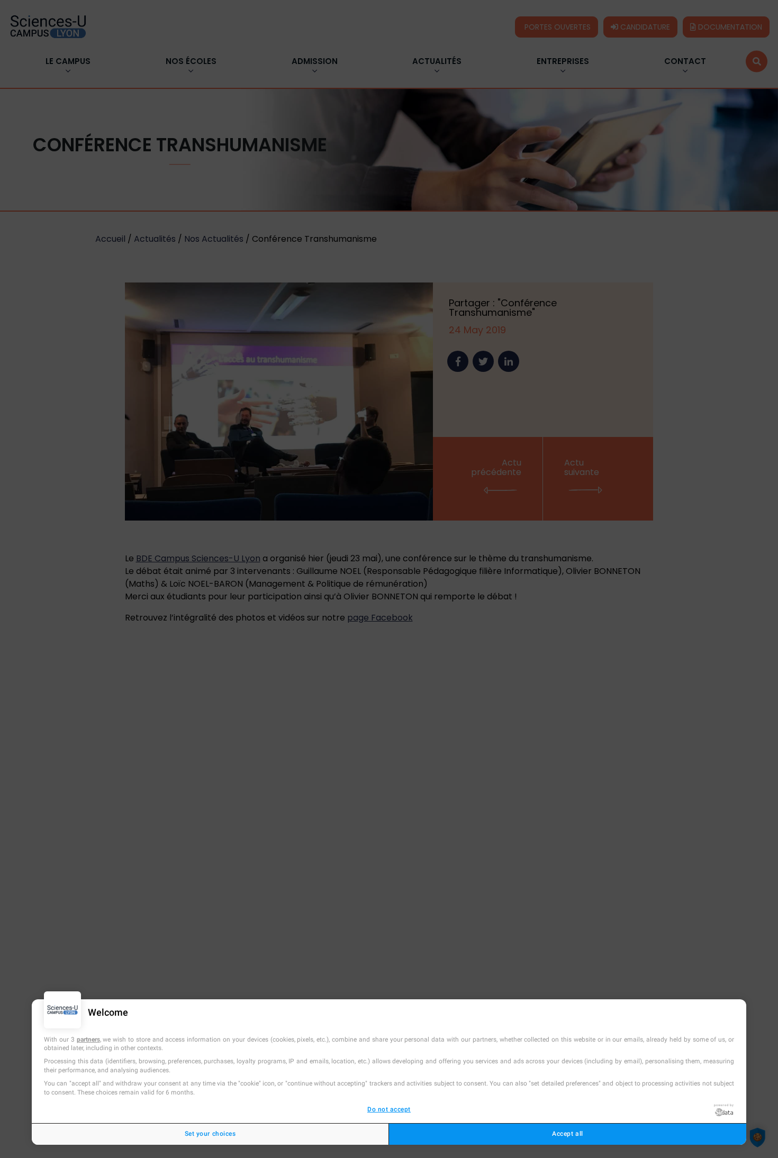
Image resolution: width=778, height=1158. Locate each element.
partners (88, 1039)
